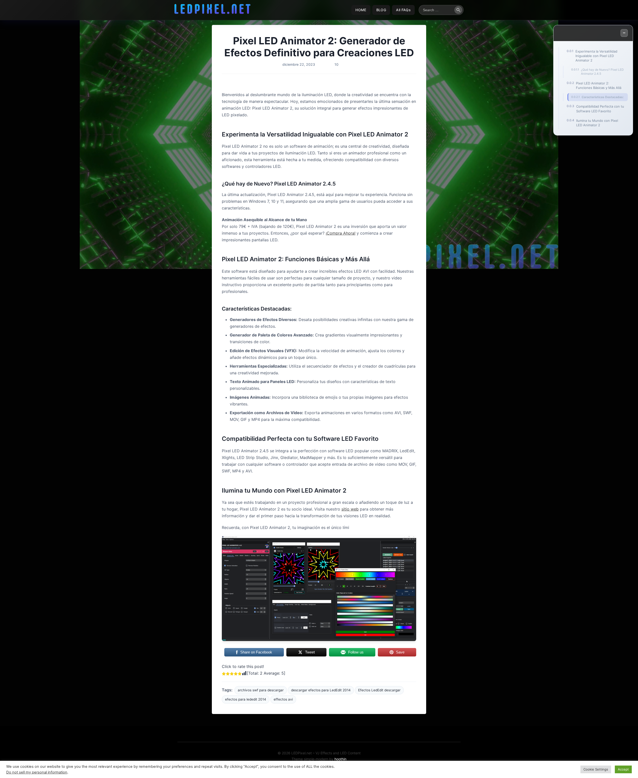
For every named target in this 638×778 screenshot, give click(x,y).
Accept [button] (623, 769)
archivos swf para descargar (261, 690)
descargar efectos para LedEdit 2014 (321, 690)
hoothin (340, 759)
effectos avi (283, 699)
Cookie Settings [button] (595, 769)
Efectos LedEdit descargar (379, 690)
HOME (360, 10)
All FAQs (403, 10)
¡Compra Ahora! (340, 233)
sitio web (350, 509)
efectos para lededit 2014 (245, 699)
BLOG (381, 10)
